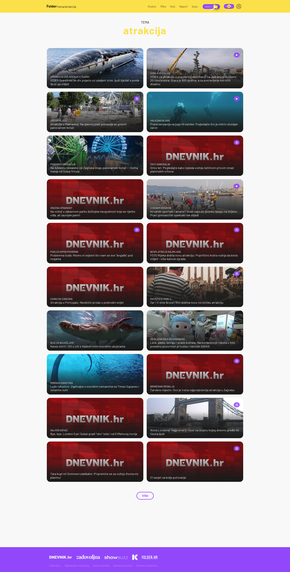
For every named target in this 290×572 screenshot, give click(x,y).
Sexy (195, 6)
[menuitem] (239, 6)
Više (145, 495)
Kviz (172, 6)
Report (183, 6)
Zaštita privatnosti (122, 565)
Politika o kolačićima (146, 565)
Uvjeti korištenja (101, 565)
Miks (163, 6)
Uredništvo (55, 565)
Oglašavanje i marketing (77, 565)
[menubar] (239, 6)
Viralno (152, 6)
